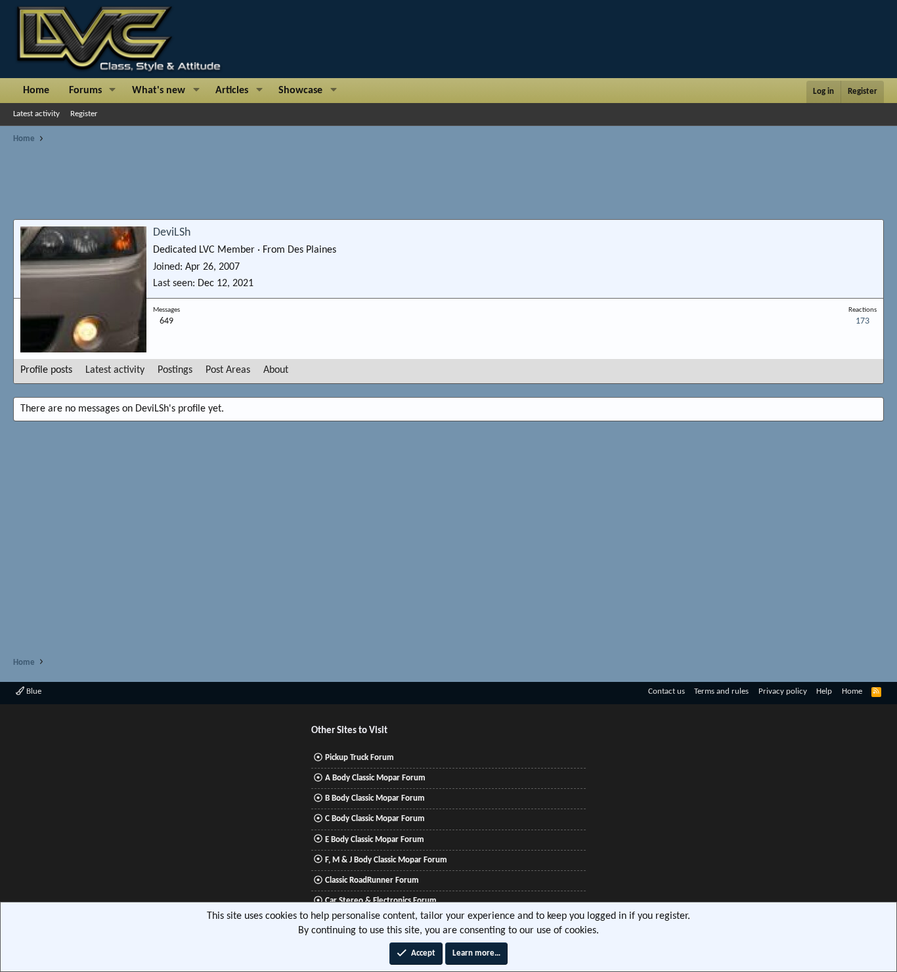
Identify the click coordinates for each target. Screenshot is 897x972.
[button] (112, 90)
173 (862, 321)
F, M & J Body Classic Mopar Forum (386, 860)
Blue (32, 691)
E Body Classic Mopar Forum (374, 839)
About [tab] (275, 370)
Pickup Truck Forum (359, 757)
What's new (158, 90)
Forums (85, 90)
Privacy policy (782, 691)
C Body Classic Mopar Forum (375, 818)
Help (824, 691)
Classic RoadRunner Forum (372, 880)
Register (84, 114)
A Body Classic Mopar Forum (375, 778)
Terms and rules (721, 691)
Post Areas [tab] (228, 370)
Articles (231, 90)
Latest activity (36, 114)
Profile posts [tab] (46, 370)
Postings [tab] (175, 370)
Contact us (666, 691)
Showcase (300, 90)
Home (36, 90)
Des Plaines (312, 250)
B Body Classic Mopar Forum (375, 798)
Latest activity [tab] (114, 370)
